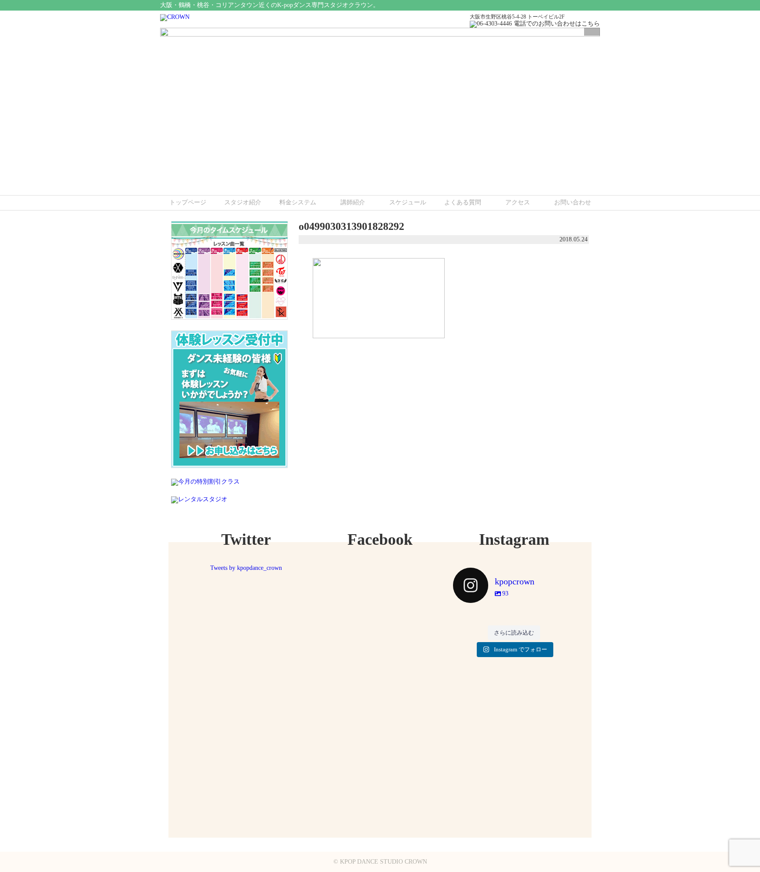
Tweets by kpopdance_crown (246, 568)
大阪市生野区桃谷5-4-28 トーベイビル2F (517, 16)
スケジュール (407, 202)
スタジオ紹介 (242, 202)
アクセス (517, 202)
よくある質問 (462, 202)
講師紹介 (352, 202)
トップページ (187, 202)
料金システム (297, 202)
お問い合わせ (572, 202)
